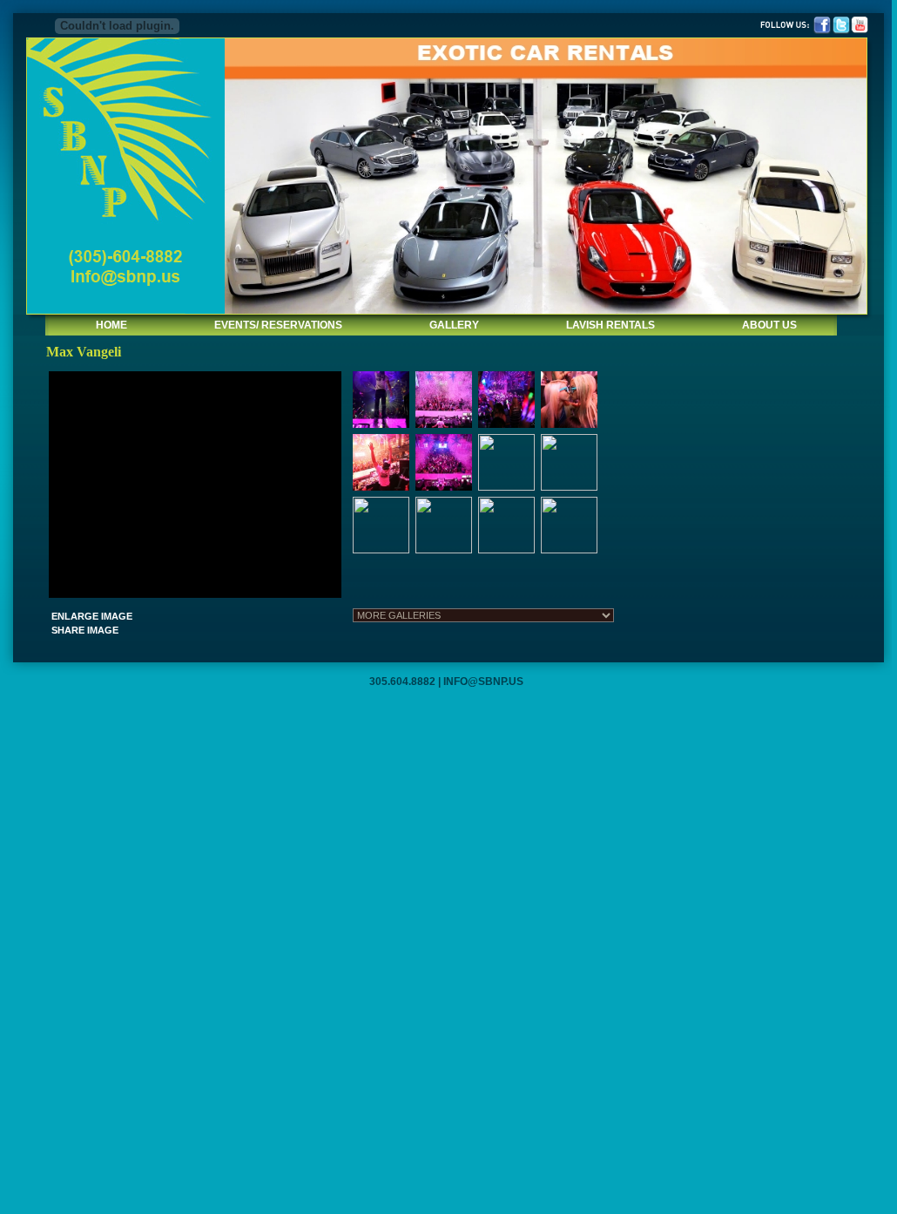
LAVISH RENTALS (610, 325)
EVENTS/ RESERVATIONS (278, 325)
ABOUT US (769, 325)
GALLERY (454, 325)
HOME (111, 325)
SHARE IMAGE (84, 630)
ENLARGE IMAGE (91, 616)
